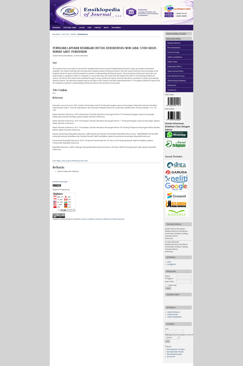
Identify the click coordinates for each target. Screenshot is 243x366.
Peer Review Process (175, 76)
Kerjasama (171, 85)
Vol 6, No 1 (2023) (69, 34)
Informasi (116, 27)
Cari (89, 27)
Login (82, 27)
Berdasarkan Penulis (175, 352)
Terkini (97, 27)
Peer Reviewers (173, 47)
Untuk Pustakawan (174, 317)
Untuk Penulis (172, 314)
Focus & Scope (173, 52)
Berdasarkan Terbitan (176, 349)
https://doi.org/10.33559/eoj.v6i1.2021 (72, 161)
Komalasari (83, 34)
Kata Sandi (169, 281)
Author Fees (172, 62)
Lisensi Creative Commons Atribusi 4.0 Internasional (102, 219)
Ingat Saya (172, 285)
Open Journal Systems (176, 34)
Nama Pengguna (169, 277)
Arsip (106, 27)
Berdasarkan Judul (174, 354)
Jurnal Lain (171, 356)
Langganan (171, 264)
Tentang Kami (69, 27)
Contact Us (171, 90)
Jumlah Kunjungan (60, 181)
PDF (54, 93)
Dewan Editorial (173, 43)
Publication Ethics (174, 66)
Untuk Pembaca (173, 312)
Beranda (56, 27)
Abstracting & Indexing (176, 80)
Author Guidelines (174, 57)
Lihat (169, 262)
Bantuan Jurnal (173, 38)
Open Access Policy (175, 71)
